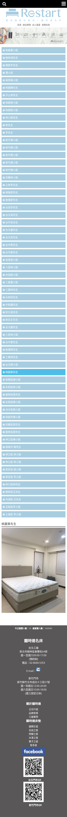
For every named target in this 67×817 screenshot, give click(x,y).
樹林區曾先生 (12, 432)
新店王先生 (11, 319)
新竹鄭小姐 (11, 147)
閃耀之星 (33, 733)
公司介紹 (33, 709)
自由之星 (33, 730)
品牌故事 (33, 713)
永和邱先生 (11, 297)
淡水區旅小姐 (12, 409)
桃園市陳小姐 (12, 417)
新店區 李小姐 (13, 477)
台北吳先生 (11, 237)
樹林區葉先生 (12, 394)
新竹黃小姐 (11, 140)
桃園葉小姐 (11, 102)
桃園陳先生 (11, 87)
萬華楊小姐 (11, 80)
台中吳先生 (11, 222)
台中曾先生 (11, 245)
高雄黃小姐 (11, 50)
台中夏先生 (11, 252)
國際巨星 (33, 726)
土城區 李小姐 (13, 514)
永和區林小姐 (12, 387)
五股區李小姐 (12, 507)
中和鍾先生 (11, 304)
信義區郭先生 (12, 424)
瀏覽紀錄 (46, 24)
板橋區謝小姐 (12, 379)
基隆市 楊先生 (13, 447)
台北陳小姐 (11, 364)
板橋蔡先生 (11, 349)
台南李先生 (11, 207)
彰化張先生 (11, 312)
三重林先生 (11, 289)
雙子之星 (33, 741)
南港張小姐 (11, 260)
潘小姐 (9, 72)
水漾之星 (33, 737)
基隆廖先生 (11, 192)
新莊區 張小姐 (13, 469)
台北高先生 (11, 215)
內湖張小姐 (11, 274)
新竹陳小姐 (11, 170)
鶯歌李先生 (11, 65)
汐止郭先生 (11, 95)
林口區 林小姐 (13, 454)
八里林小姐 (11, 267)
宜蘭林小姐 (11, 177)
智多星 (33, 745)
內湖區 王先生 (13, 499)
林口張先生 (11, 117)
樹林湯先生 (11, 57)
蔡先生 (9, 125)
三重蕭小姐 (11, 282)
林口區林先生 (12, 484)
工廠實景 (33, 716)
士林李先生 (11, 185)
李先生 (9, 132)
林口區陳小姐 (12, 439)
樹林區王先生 (12, 492)
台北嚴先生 (11, 230)
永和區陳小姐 (12, 402)
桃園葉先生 (11, 372)
